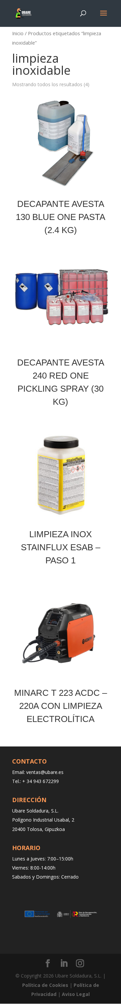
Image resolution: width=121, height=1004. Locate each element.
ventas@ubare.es (45, 772)
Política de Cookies (45, 985)
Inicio (18, 33)
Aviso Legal (76, 994)
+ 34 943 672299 (40, 781)
